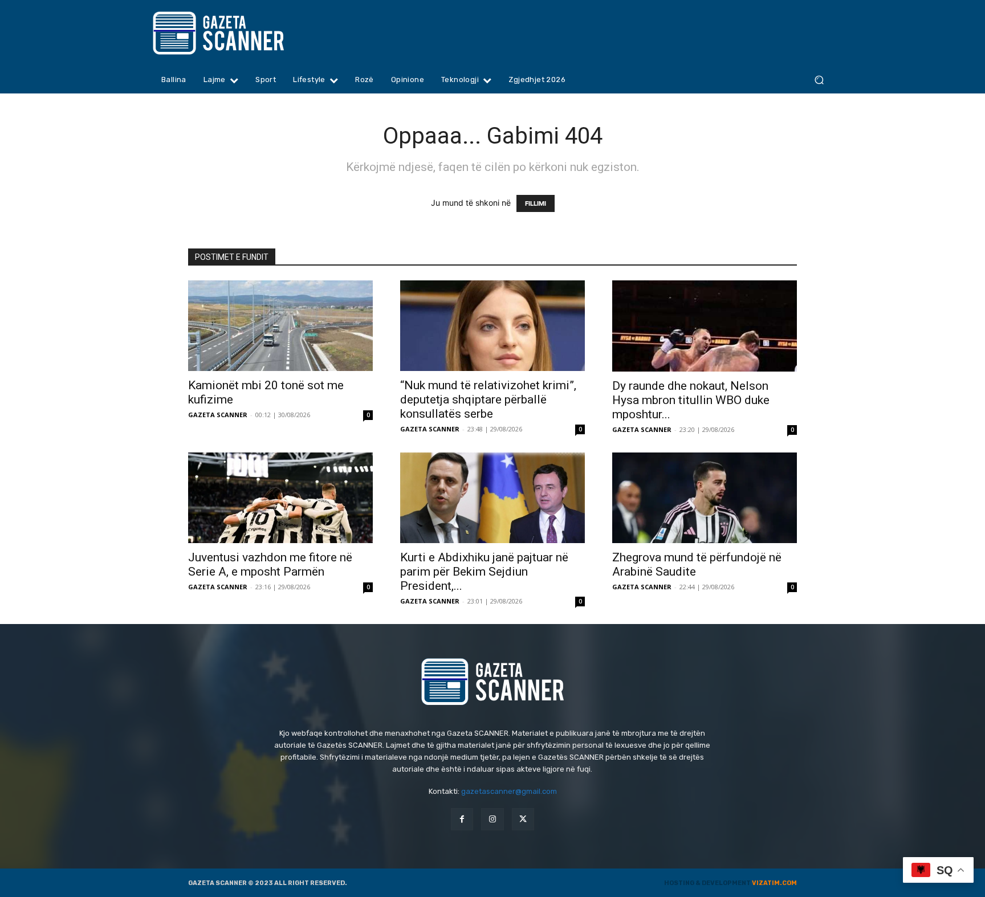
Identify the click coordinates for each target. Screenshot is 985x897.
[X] (523, 819)
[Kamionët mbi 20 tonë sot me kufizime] (280, 325)
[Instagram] (492, 819)
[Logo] (240, 33)
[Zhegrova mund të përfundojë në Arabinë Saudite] (704, 497)
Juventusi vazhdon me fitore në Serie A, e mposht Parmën (270, 564)
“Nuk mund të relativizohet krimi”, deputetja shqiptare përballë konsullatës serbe (488, 399)
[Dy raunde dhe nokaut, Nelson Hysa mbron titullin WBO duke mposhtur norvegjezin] (704, 326)
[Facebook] (462, 819)
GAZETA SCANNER (217, 414)
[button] (818, 80)
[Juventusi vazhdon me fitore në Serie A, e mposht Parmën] (280, 497)
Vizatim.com (774, 883)
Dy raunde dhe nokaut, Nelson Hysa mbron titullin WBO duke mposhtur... (691, 400)
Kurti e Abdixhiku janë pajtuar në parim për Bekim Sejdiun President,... (484, 572)
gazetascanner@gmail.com (509, 791)
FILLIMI (535, 203)
